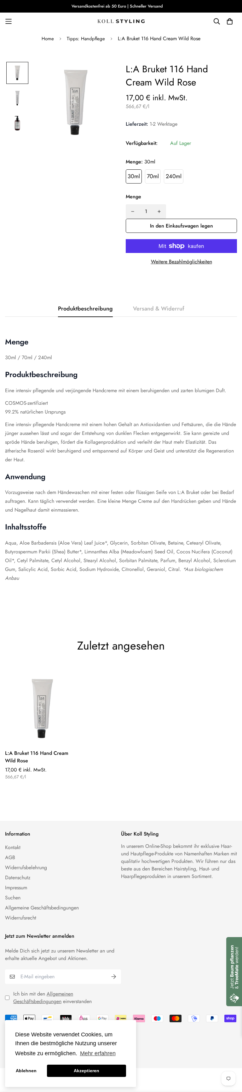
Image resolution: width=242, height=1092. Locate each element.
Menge (133, 196)
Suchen (12, 897)
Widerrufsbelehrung (26, 867)
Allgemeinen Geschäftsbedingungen (43, 997)
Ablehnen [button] (26, 1070)
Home (48, 38)
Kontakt (12, 847)
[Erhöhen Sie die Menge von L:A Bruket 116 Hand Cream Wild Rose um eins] (159, 211)
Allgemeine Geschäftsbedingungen (42, 907)
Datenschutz (17, 877)
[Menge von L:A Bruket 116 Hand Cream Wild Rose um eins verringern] (133, 211)
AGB (10, 857)
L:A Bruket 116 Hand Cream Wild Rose (36, 756)
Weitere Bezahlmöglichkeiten (181, 261)
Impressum (16, 887)
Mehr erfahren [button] (98, 1053)
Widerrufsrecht (20, 917)
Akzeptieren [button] (86, 1070)
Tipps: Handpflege (86, 38)
